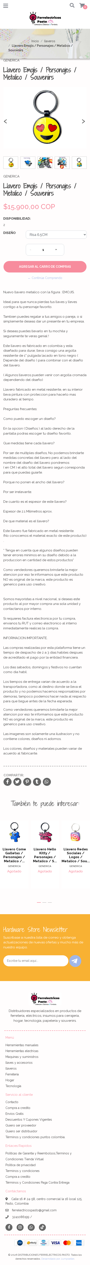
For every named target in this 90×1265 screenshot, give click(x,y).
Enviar (75, 961)
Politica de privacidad (20, 1165)
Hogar (9, 1080)
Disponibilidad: (17, 219)
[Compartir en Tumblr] (37, 782)
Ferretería (12, 1074)
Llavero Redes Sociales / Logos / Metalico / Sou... (76, 855)
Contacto (11, 1102)
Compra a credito (17, 1108)
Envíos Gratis (14, 1113)
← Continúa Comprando (45, 278)
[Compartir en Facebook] (7, 782)
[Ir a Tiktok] (42, 1227)
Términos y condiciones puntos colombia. (35, 1137)
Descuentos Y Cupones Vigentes (28, 1119)
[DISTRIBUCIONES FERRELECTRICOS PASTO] (45, 20)
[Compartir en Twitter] (17, 782)
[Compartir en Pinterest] (27, 782)
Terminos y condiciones (22, 1171)
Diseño (9, 233)
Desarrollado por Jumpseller (57, 1258)
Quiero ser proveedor (20, 1125)
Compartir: (13, 775)
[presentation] (5, 123)
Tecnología (13, 1086)
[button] (70, 5)
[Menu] (5, 6)
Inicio (35, 41)
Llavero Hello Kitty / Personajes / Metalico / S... (45, 855)
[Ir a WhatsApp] (31, 1227)
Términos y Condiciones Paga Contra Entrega (37, 1182)
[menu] (79, 5)
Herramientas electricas (21, 1051)
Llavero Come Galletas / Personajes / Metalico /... (14, 855)
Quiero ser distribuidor (21, 1131)
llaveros (49, 41)
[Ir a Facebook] (8, 1227)
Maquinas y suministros (21, 1057)
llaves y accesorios (19, 1062)
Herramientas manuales (21, 1045)
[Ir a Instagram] (20, 1227)
